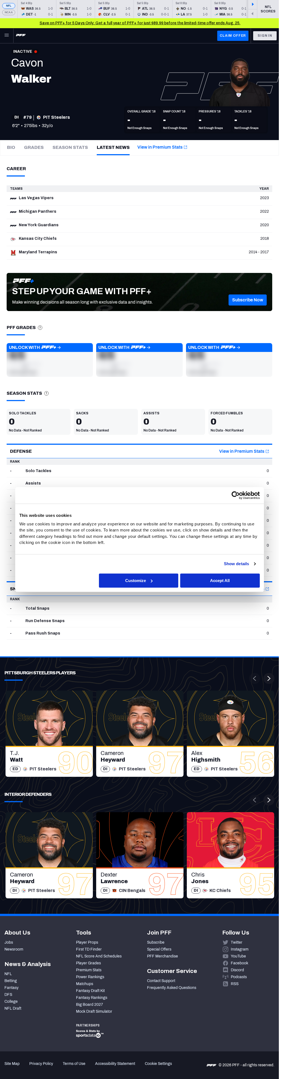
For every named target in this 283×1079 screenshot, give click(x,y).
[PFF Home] (21, 35)
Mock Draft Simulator (94, 1011)
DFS (8, 995)
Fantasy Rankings (91, 998)
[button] (247, 300)
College (11, 1001)
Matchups (84, 984)
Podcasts (239, 977)
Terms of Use (74, 1064)
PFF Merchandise (162, 956)
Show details (236, 563)
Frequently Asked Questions (171, 988)
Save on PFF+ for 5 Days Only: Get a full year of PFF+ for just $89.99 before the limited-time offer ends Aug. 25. (140, 23)
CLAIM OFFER (233, 36)
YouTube (238, 956)
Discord (237, 970)
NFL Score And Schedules (99, 956)
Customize (135, 580)
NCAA (9, 12)
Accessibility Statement (115, 1064)
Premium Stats (88, 970)
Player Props (87, 942)
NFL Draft (12, 1008)
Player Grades (88, 963)
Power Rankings (90, 977)
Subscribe (155, 942)
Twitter (236, 942)
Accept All (220, 580)
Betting (10, 981)
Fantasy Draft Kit (90, 991)
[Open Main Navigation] (6, 35)
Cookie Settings (158, 1064)
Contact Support (161, 981)
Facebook (239, 963)
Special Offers (159, 949)
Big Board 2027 (89, 1004)
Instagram (239, 949)
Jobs (8, 942)
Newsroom (13, 949)
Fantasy (11, 988)
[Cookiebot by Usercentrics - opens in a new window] (235, 495)
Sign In (265, 36)
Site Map (12, 1064)
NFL (9, 5)
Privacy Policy (41, 1064)
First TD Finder (89, 949)
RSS (235, 984)
